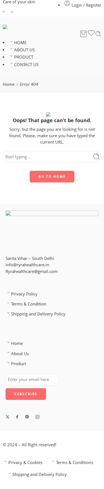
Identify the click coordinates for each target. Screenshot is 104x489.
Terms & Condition (28, 304)
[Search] (98, 34)
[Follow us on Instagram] (37, 416)
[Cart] (83, 34)
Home (8, 84)
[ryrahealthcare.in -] (21, 27)
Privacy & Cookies (25, 462)
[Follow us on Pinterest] (27, 417)
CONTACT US (26, 64)
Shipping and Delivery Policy (38, 314)
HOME (20, 42)
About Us (20, 353)
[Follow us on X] (7, 417)
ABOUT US (24, 49)
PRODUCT (23, 57)
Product (18, 363)
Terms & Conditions (74, 462)
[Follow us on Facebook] (17, 417)
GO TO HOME (52, 176)
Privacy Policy (24, 294)
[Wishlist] (91, 34)
